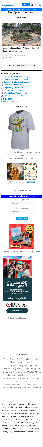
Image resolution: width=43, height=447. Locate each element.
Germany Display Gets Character (17, 82)
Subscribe (26, 5)
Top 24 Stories (32, 9)
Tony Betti (8, 58)
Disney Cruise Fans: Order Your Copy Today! (21, 251)
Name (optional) (22, 199)
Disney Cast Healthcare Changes (17, 76)
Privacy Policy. (21, 428)
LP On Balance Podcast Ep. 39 (15, 93)
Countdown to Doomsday (14, 90)
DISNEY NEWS (6, 99)
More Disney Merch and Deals (21, 158)
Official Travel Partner (22, 190)
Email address (22, 208)
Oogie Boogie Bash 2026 (13, 87)
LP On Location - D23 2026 (14, 96)
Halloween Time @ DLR (13, 85)
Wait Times (21, 9)
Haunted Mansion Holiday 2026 (16, 79)
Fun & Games (10, 9)
